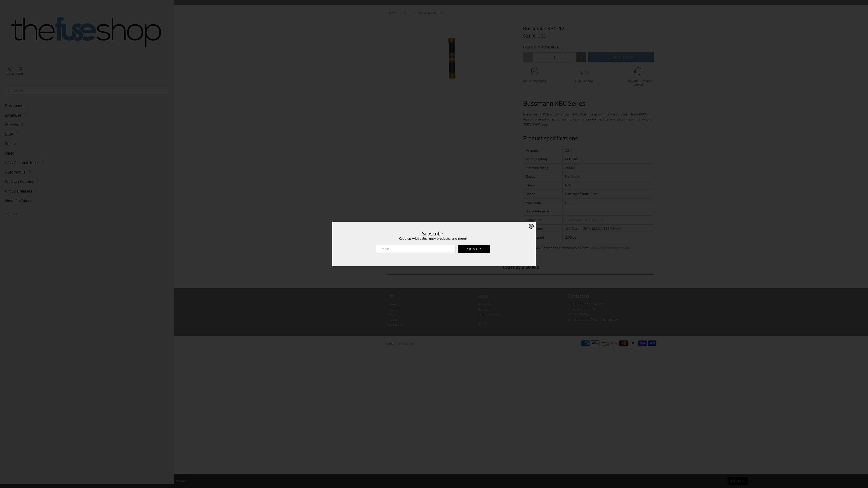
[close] (531, 226)
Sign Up (474, 249)
